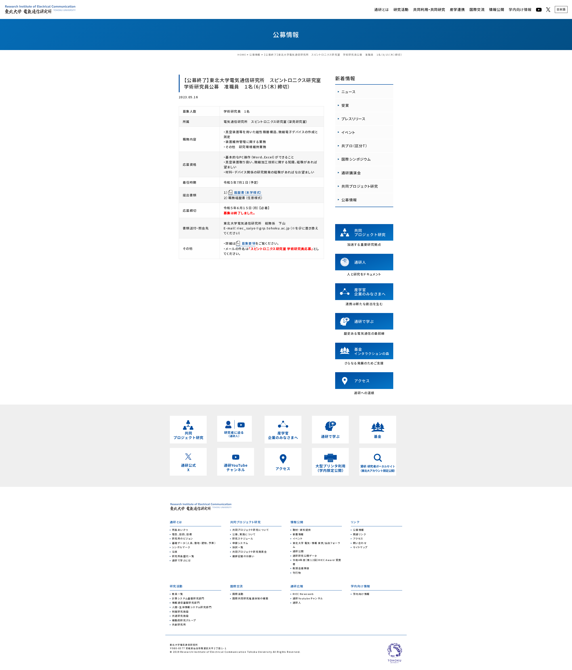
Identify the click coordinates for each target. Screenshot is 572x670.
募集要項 (249, 243)
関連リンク (359, 534)
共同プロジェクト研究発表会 (249, 551)
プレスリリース (353, 118)
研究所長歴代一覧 (183, 556)
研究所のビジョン (182, 538)
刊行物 (297, 572)
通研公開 (298, 551)
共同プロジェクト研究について (250, 529)
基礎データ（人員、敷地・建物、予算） (194, 543)
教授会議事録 (301, 568)
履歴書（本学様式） (248, 192)
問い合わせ (360, 543)
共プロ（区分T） (354, 145)
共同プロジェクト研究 (359, 186)
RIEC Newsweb (303, 594)
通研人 (297, 602)
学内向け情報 (520, 9)
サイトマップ (360, 547)
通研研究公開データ (305, 555)
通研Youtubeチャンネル (308, 598)
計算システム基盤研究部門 (188, 598)
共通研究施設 (180, 615)
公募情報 (286, 34)
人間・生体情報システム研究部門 (192, 607)
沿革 (175, 551)
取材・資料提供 (302, 529)
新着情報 (298, 534)
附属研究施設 (180, 611)
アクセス (358, 538)
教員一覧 (177, 594)
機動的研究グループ (184, 620)
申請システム (240, 543)
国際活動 (238, 594)
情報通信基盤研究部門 (186, 602)
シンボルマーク (181, 547)
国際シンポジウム (356, 159)
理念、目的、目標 (182, 534)
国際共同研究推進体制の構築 (250, 598)
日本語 (561, 9)
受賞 (345, 105)
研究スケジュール (242, 538)
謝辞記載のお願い (243, 556)
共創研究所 (179, 624)
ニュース (348, 91)
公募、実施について (244, 534)
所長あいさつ (180, 529)
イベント (348, 132)
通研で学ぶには (181, 560)
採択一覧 (238, 547)
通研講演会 (351, 172)
